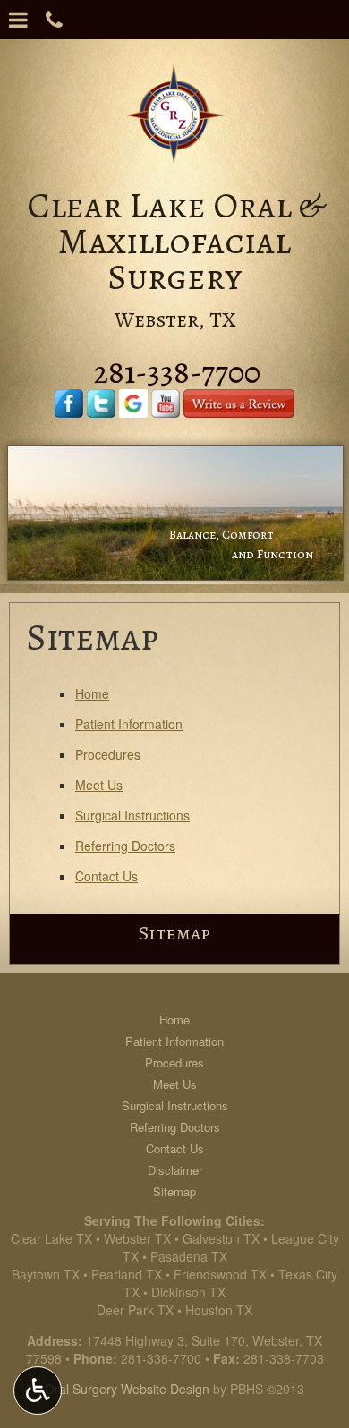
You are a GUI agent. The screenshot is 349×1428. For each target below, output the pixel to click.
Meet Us (99, 785)
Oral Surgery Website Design (127, 1389)
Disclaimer (175, 1169)
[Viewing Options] (37, 1390)
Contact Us (106, 876)
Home (92, 693)
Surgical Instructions (132, 815)
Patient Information (129, 724)
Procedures (107, 754)
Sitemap (174, 933)
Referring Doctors (125, 845)
